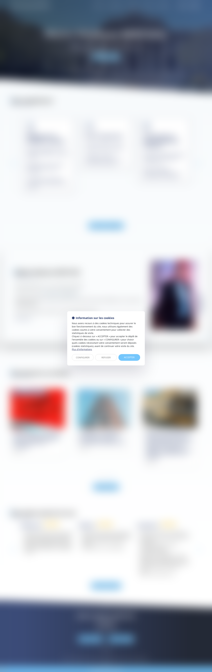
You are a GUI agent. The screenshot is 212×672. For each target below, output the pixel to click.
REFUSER (106, 357)
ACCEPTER (129, 357)
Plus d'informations (82, 349)
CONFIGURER (83, 357)
